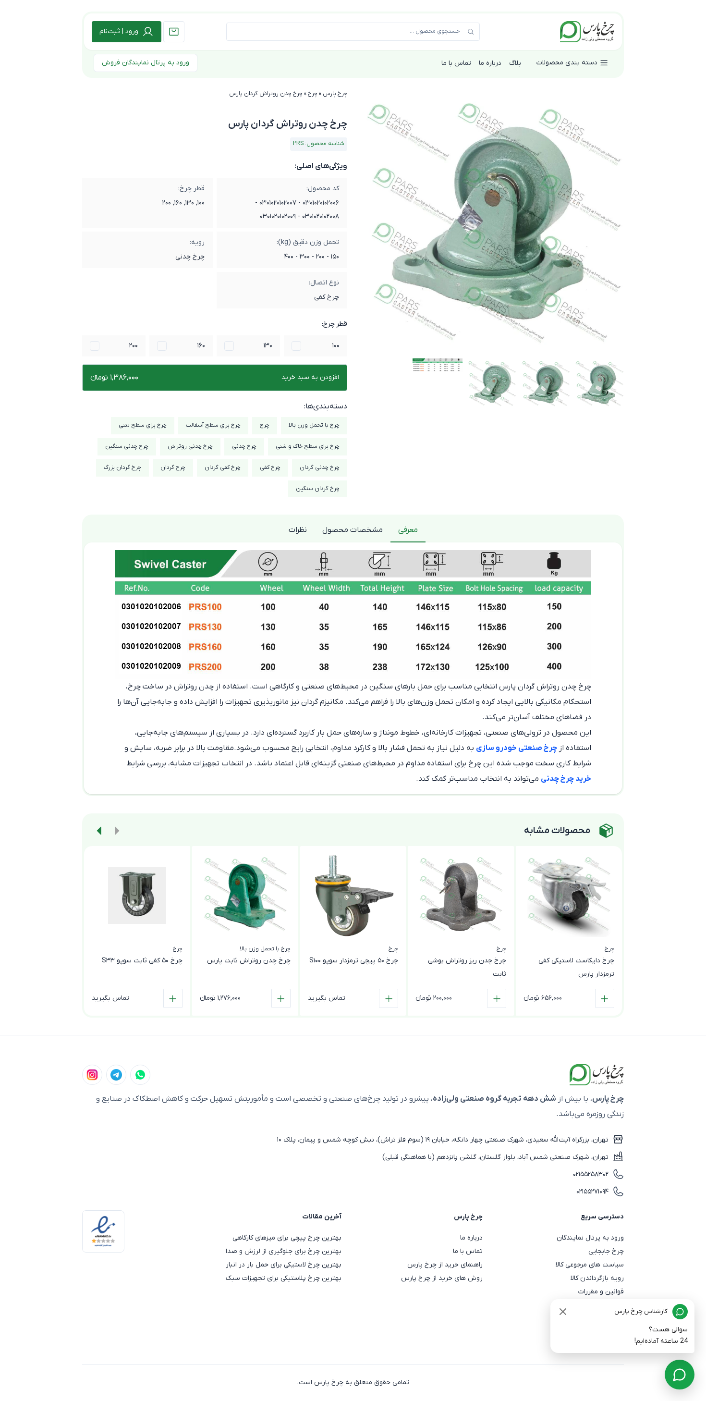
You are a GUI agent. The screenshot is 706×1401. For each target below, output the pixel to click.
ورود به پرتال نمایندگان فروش (145, 62)
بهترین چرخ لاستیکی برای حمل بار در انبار (283, 1264)
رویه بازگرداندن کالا (597, 1278)
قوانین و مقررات (601, 1291)
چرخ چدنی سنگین (126, 446)
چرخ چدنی (244, 446)
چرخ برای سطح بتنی (143, 425)
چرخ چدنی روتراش (190, 446)
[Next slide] (99, 830)
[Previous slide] (116, 830)
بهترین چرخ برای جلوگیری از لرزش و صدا (283, 1251)
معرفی (408, 530)
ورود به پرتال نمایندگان (590, 1237)
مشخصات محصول (352, 530)
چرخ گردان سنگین (318, 488)
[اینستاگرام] (92, 1075)
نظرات (298, 530)
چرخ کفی (270, 467)
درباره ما (490, 63)
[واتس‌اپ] (140, 1075)
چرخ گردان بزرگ (122, 467)
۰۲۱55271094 (592, 1191)
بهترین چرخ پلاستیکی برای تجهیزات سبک (283, 1278)
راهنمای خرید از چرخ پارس (445, 1264)
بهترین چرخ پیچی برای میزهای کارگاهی (286, 1237)
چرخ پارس (335, 94)
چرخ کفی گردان (223, 467)
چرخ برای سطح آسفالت (213, 425)
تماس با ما (456, 63)
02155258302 (591, 1174)
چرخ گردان (172, 467)
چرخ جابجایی (606, 1251)
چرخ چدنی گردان (320, 467)
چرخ (312, 94)
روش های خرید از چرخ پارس (442, 1278)
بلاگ (515, 63)
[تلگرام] (116, 1075)
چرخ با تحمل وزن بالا (314, 425)
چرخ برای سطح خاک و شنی (308, 446)
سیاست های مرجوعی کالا (590, 1264)
